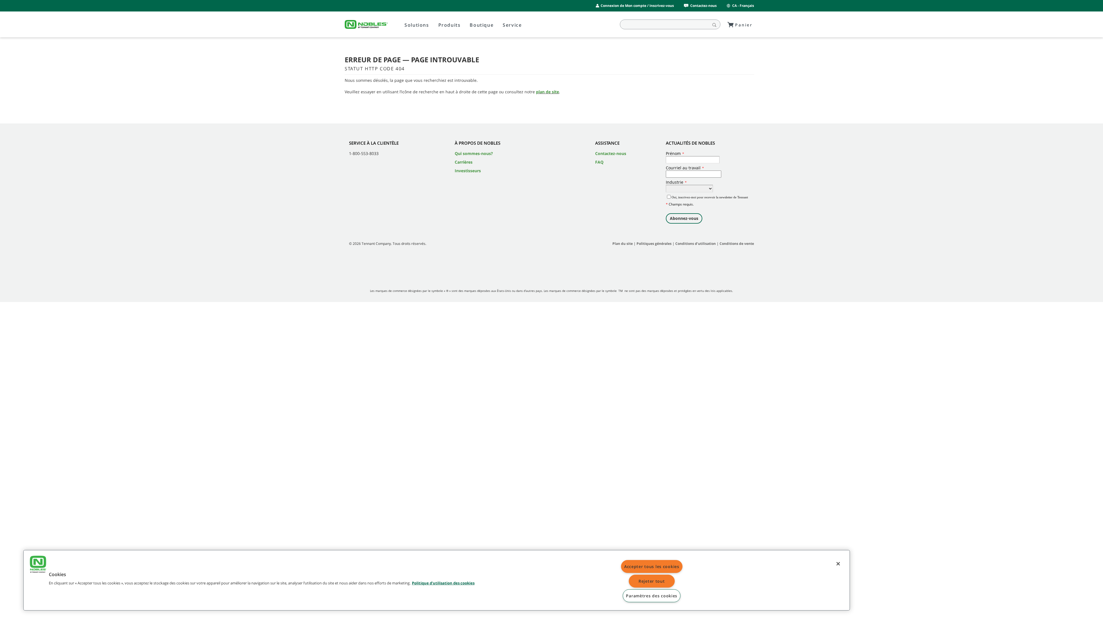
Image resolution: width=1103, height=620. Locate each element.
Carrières (464, 162)
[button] (38, 565)
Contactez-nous (703, 5)
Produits (449, 25)
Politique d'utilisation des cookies (443, 583)
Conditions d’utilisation (695, 243)
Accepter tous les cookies (651, 566)
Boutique (481, 25)
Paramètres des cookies (651, 595)
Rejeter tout (652, 581)
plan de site (547, 91)
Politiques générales (654, 243)
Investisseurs (468, 170)
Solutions (416, 25)
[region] (436, 580)
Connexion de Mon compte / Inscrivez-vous (637, 5)
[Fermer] (838, 563)
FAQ (599, 162)
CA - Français (743, 5)
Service (512, 25)
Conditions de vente (737, 243)
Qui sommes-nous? (474, 153)
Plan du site (622, 243)
